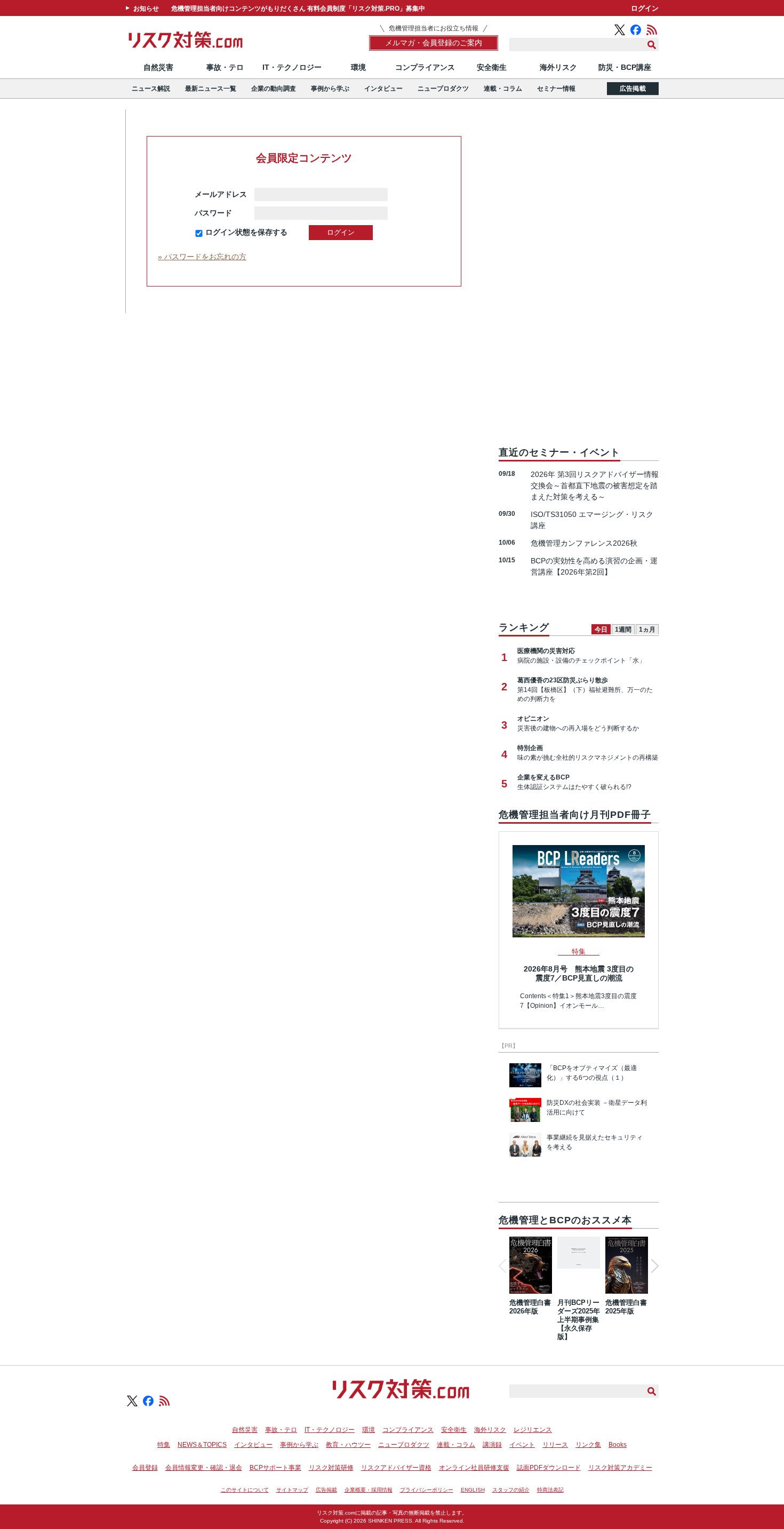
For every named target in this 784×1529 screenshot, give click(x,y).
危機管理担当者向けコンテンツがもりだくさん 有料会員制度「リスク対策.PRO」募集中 (298, 8)
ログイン (645, 8)
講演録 (492, 1444)
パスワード (221, 213)
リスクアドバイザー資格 (396, 1467)
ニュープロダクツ (443, 88)
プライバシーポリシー (426, 1490)
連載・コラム (503, 88)
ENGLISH (473, 1490)
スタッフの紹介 (511, 1490)
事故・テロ (225, 67)
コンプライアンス (425, 67)
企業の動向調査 (273, 88)
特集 (163, 1444)
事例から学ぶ (330, 88)
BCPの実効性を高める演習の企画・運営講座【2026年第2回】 (594, 566)
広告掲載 (633, 88)
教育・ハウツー (348, 1444)
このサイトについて (245, 1490)
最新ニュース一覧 (210, 88)
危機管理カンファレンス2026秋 (584, 543)
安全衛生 (492, 67)
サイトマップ (292, 1490)
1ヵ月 (647, 629)
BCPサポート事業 (275, 1467)
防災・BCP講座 (624, 67)
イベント (522, 1444)
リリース (555, 1444)
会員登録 (145, 1467)
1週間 (623, 629)
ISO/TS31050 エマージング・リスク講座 (592, 520)
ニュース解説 (151, 88)
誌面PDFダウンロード (549, 1467)
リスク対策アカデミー (620, 1467)
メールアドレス (221, 194)
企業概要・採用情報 (369, 1490)
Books (618, 1444)
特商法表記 (550, 1490)
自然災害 (158, 67)
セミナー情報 (556, 88)
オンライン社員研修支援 (474, 1467)
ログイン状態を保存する (246, 232)
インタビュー (383, 88)
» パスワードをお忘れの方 (202, 256)
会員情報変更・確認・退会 (203, 1467)
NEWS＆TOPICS (202, 1444)
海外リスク (558, 67)
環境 (358, 67)
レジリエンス (533, 1430)
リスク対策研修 (331, 1467)
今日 (601, 629)
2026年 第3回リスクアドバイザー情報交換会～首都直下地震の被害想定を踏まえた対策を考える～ (595, 485)
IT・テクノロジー (292, 67)
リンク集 (588, 1444)
